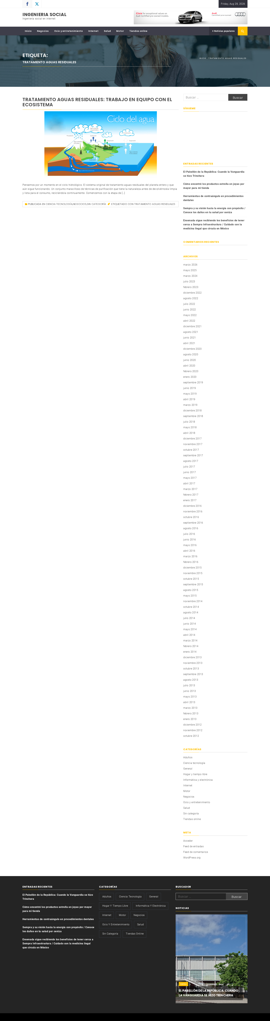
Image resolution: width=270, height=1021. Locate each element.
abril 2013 (189, 702)
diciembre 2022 (192, 292)
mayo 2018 (190, 427)
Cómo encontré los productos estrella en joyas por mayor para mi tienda (213, 185)
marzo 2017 (190, 489)
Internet (93, 31)
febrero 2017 (190, 494)
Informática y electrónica (198, 779)
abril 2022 (189, 320)
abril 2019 (189, 399)
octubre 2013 (191, 668)
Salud (107, 31)
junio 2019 (189, 388)
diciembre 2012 (192, 724)
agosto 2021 (190, 332)
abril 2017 (189, 483)
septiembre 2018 (193, 416)
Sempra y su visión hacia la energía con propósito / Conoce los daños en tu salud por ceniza (214, 210)
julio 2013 (189, 685)
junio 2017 (189, 472)
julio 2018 (189, 421)
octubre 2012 (191, 735)
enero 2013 (190, 719)
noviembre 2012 (192, 730)
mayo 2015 (190, 595)
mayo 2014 (190, 629)
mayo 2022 (190, 315)
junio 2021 (189, 337)
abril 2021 (189, 343)
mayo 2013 (190, 696)
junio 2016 (189, 539)
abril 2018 (189, 432)
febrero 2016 (190, 562)
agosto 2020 (190, 354)
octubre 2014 (191, 606)
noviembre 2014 (192, 601)
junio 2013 (189, 691)
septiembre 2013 (193, 674)
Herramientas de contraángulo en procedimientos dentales (213, 198)
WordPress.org (192, 857)
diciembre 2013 (192, 657)
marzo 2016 (190, 556)
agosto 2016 (190, 528)
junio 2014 (189, 623)
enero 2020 (190, 376)
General (187, 768)
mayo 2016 (190, 545)
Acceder (188, 840)
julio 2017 (189, 466)
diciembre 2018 (192, 410)
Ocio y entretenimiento (68, 31)
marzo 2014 (190, 640)
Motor (120, 31)
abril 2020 (189, 365)
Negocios (43, 31)
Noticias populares (224, 31)
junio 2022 (189, 309)
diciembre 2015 (192, 567)
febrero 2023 (190, 287)
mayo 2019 (190, 393)
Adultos (187, 757)
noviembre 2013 (192, 662)
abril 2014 (189, 634)
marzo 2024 (190, 275)
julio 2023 (189, 281)
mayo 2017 (190, 477)
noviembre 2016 (192, 511)
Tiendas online (138, 31)
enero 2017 (190, 500)
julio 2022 (189, 303)
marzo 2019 (190, 404)
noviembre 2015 (192, 573)
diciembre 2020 (192, 348)
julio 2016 (189, 533)
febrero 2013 (190, 713)
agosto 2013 (190, 679)
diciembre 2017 (192, 438)
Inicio (28, 31)
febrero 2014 (190, 646)
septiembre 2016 (193, 522)
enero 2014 (190, 651)
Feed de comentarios (195, 852)
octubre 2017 (191, 449)
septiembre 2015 (193, 584)
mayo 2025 (190, 270)
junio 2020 (189, 360)
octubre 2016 (191, 517)
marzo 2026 (190, 264)
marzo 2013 (190, 707)
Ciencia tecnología (59, 204)
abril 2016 (189, 550)
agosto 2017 (190, 461)
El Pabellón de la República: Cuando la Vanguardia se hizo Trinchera (213, 173)
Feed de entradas (193, 846)
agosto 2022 (190, 298)
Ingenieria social (44, 15)
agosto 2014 (190, 612)
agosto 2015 (190, 590)
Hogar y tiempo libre (195, 774)
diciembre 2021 (192, 326)
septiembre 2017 (193, 455)
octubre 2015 (191, 578)
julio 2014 (189, 618)
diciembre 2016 (192, 505)
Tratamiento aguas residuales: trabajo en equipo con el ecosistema (97, 102)
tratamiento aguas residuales (154, 204)
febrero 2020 (190, 371)
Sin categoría (96, 204)
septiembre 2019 (193, 382)
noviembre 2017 (192, 444)
